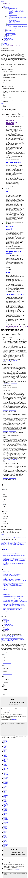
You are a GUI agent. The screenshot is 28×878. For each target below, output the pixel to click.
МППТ (8, 272)
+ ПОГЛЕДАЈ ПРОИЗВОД (10, 360)
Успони (21, 638)
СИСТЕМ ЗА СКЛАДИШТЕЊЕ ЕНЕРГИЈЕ (12, 122)
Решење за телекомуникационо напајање (12, 227)
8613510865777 (7, 663)
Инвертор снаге (15, 639)
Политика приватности (11, 635)
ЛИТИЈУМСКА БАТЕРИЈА (15, 294)
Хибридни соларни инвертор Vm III (9, 638)
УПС (7, 191)
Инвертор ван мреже (6, 639)
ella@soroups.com (7, 674)
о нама (2, 103)
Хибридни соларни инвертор (19, 636)
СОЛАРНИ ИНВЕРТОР (13, 162)
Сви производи (9, 640)
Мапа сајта (9, 636)
